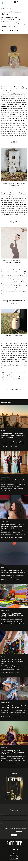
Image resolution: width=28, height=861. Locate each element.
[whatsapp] (15, 30)
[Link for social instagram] (14, 849)
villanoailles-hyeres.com (14, 389)
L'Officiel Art (6, 8)
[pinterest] (7, 30)
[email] (2, 30)
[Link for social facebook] (10, 849)
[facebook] (5, 30)
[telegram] (17, 30)
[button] (25, 167)
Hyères (24, 87)
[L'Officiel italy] (14, 2)
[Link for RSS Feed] (20, 849)
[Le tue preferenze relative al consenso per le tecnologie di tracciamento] (2, 2)
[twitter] (12, 30)
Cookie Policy (14, 858)
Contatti (14, 853)
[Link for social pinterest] (17, 849)
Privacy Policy (19, 831)
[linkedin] (10, 30)
